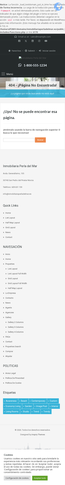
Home (8, 213)
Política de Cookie (13, 383)
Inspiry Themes (38, 434)
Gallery (8, 317)
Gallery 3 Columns (15, 327)
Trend (36, 411)
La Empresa (10, 293)
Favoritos (16, 50)
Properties (9, 264)
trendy (46, 411)
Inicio (7, 254)
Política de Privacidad (14, 378)
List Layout (10, 218)
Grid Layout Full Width (17, 283)
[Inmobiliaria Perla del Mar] (32, 58)
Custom (53, 401)
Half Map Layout (12, 222)
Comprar (9, 351)
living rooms (12, 411)
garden (28, 406)
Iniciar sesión (48, 50)
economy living (13, 406)
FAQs (7, 337)
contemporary (38, 401)
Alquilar (8, 356)
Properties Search (13, 346)
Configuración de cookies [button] (17, 478)
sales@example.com (41, 36)
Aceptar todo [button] (40, 478)
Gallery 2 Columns (15, 322)
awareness (11, 401)
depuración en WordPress (52, 19)
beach (24, 401)
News (7, 232)
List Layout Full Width (17, 273)
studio (26, 411)
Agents (8, 307)
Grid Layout (10, 227)
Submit (31, 50)
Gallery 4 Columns (15, 332)
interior (55, 406)
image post (41, 406)
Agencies (9, 312)
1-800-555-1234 (35, 65)
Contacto (9, 298)
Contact (8, 237)
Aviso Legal (10, 373)
